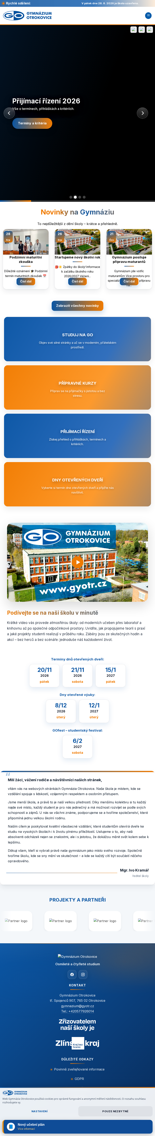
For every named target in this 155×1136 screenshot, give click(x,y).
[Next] (146, 254)
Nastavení (39, 1111)
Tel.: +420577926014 (77, 1011)
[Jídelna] (141, 29)
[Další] (142, 113)
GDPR (79, 1079)
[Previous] (8, 254)
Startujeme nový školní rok (77, 257)
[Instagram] (83, 974)
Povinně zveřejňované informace (79, 1069)
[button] (148, 15)
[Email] (150, 29)
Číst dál (25, 281)
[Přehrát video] (77, 562)
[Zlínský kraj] (77, 1035)
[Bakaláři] (133, 29)
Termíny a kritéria (32, 123)
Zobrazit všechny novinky (77, 306)
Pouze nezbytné (115, 1111)
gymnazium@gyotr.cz (77, 1006)
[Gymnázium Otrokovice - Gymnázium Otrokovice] (27, 15)
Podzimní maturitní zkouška (25, 259)
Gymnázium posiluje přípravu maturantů (129, 259)
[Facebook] (72, 974)
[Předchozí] (9, 113)
